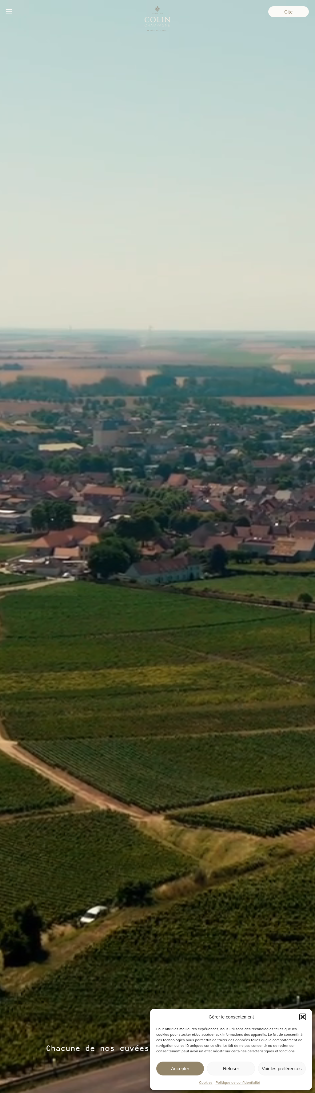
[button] (303, 1017)
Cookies (206, 1082)
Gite (288, 11)
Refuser (231, 1068)
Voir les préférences (282, 1068)
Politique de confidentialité (238, 1082)
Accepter (180, 1068)
